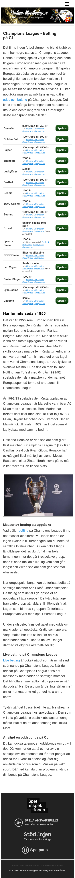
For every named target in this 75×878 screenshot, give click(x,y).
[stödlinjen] (37, 836)
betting (23, 530)
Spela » (62, 128)
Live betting (11, 660)
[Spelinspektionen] (37, 805)
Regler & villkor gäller (35, 128)
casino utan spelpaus (52, 865)
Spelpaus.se (39, 131)
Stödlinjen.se (27, 131)
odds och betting (15, 99)
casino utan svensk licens (25, 865)
